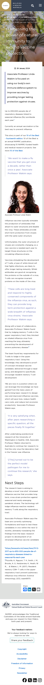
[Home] (5, 5)
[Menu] (40, 5)
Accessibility (22, 654)
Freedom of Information (22, 663)
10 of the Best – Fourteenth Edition (20, 17)
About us (6, 15)
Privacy (22, 668)
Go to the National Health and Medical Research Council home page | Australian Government (22, 604)
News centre (19, 15)
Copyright (22, 649)
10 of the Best (16, 151)
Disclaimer (22, 659)
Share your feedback (22, 640)
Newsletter (22, 673)
